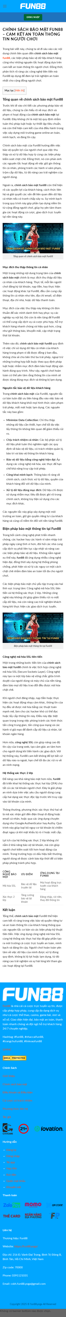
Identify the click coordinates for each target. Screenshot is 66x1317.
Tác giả (7, 1117)
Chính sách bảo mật (15, 1084)
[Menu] (5, 6)
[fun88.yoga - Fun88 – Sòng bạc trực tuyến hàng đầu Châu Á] (33, 6)
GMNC (7, 1049)
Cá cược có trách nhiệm (17, 1100)
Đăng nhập (33, 17)
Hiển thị (19, 90)
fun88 (6, 58)
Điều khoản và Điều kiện (18, 1092)
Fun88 (6, 1006)
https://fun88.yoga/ (26, 1246)
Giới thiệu (9, 1076)
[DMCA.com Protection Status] (14, 1057)
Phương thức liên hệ (15, 1108)
